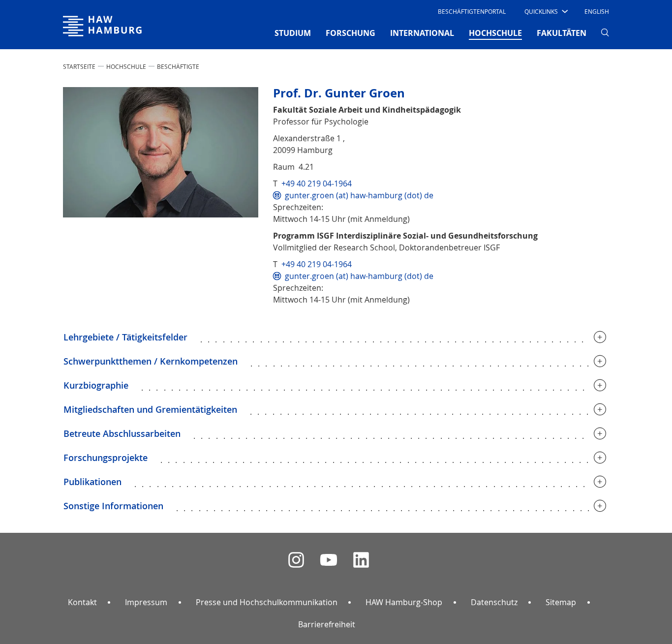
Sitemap (561, 602)
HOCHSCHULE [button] (495, 32)
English (596, 11)
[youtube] (328, 560)
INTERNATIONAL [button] (422, 33)
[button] (545, 11)
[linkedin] (361, 560)
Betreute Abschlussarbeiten (122, 433)
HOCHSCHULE (126, 66)
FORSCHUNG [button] (350, 33)
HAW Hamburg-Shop (404, 602)
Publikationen (92, 482)
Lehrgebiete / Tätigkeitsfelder (125, 337)
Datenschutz (494, 602)
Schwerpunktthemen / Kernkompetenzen (150, 361)
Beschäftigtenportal (472, 11)
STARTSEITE (79, 66)
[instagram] (296, 560)
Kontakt (82, 602)
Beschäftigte (178, 66)
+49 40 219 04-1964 (316, 183)
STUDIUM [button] (293, 33)
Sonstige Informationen (113, 506)
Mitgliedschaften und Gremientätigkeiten (150, 409)
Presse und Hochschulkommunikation (266, 602)
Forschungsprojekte (105, 457)
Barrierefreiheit (326, 624)
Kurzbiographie (95, 385)
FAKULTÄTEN (561, 33)
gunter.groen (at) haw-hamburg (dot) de (359, 195)
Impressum (146, 602)
